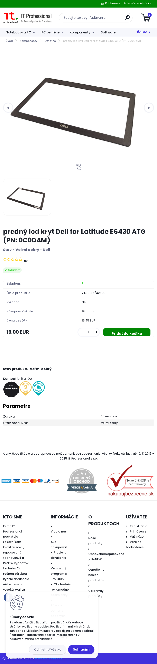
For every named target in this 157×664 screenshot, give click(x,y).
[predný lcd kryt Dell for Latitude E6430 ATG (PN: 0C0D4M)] (78, 107)
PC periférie (50, 32)
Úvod (9, 41)
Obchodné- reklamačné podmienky (61, 589)
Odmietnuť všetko (47, 649)
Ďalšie (142, 32)
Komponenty (80, 32)
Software (108, 32)
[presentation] (8, 108)
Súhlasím (81, 649)
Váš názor (137, 537)
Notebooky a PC (18, 32)
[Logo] (28, 18)
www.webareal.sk (48, 658)
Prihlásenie (112, 3)
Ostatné (50, 41)
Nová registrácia (139, 3)
